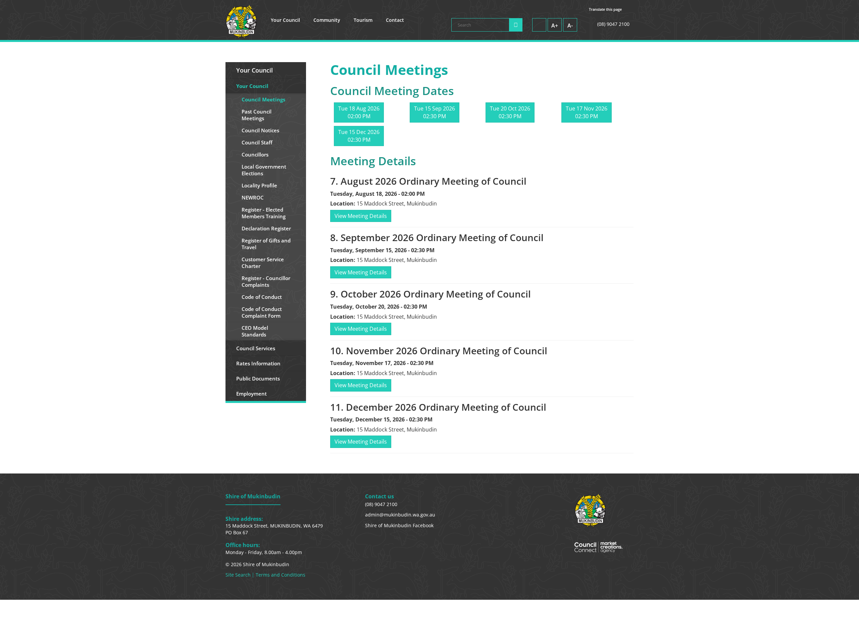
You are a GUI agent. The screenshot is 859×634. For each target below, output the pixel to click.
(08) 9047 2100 (381, 504)
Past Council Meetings (256, 115)
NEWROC (253, 197)
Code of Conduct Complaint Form (262, 312)
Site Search (238, 575)
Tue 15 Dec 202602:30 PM (359, 135)
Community (326, 20)
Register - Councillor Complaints (266, 281)
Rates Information (258, 363)
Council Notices (260, 130)
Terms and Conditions (280, 575)
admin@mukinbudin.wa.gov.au (400, 514)
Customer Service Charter (263, 262)
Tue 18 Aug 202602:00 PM (359, 112)
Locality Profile (259, 185)
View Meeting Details (361, 216)
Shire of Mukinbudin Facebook (399, 525)
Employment (251, 393)
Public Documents (258, 378)
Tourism (363, 20)
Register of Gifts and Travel (266, 244)
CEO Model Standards (255, 331)
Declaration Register (266, 228)
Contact (395, 20)
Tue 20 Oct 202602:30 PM (510, 112)
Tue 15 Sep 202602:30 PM (434, 112)
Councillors (255, 154)
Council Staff (257, 142)
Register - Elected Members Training (264, 213)
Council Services (255, 348)
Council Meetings (263, 99)
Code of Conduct (262, 296)
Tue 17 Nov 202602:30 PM (586, 112)
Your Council (285, 20)
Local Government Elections (264, 170)
